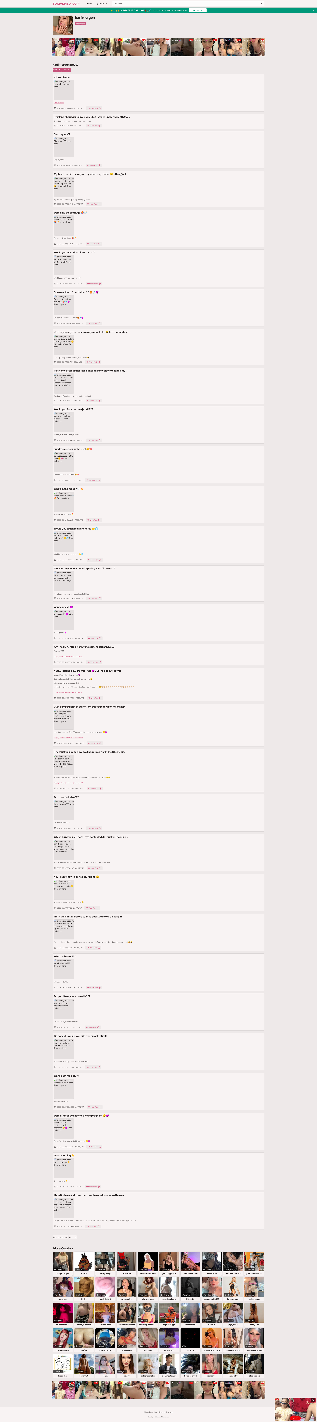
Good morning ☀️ (64, 1155)
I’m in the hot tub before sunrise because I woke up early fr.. (88, 916)
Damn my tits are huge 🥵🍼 (70, 212)
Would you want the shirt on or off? (74, 252)
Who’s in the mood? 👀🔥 (68, 488)
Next (71, 1237)
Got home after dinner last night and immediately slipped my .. (90, 370)
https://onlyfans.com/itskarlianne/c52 (68, 656)
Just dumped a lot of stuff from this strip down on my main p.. (90, 706)
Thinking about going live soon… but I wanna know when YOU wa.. (92, 117)
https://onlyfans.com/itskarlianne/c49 (68, 737)
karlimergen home (60, 1237)
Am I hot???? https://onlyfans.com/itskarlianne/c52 (84, 646)
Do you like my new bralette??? (72, 996)
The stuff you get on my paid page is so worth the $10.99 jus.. (89, 752)
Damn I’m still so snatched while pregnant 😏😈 (81, 1115)
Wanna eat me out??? (66, 1075)
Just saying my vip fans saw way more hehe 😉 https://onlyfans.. (91, 332)
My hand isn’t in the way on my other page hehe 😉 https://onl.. (90, 174)
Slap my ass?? (62, 134)
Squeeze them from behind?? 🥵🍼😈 (76, 292)
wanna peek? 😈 (63, 607)
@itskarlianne (62, 77)
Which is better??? (65, 956)
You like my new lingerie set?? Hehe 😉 (76, 876)
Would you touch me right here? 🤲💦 (76, 528)
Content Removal (162, 1417)
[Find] (262, 4)
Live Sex (103, 4)
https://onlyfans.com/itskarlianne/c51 (68, 692)
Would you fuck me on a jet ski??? (73, 409)
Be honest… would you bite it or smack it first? (80, 1036)
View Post (94, 108)
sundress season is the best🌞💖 (73, 449)
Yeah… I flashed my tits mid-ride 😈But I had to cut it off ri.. (88, 670)
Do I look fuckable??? (66, 797)
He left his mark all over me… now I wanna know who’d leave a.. (90, 1195)
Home (89, 4)
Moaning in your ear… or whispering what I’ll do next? (84, 568)
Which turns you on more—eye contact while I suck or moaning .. (91, 837)
